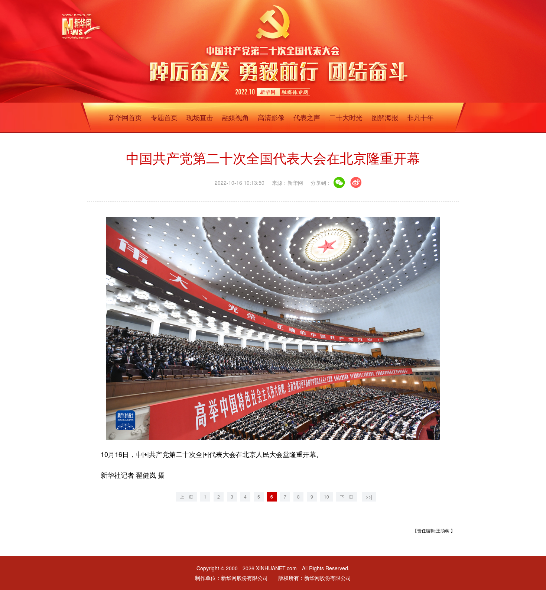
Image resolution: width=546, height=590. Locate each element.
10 (326, 496)
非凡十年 (420, 117)
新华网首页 (125, 117)
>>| (369, 496)
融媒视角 (235, 117)
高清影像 (271, 117)
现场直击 (199, 117)
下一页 (346, 496)
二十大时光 (346, 117)
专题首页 (164, 117)
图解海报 (384, 117)
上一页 (186, 496)
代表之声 (306, 117)
